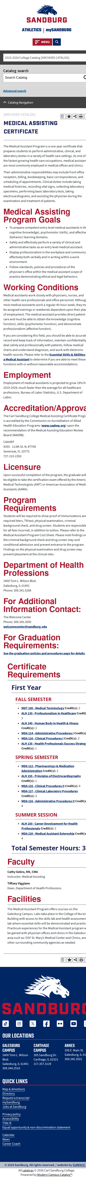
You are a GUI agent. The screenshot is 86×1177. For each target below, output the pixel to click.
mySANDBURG (58, 30)
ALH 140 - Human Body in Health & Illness (49, 723)
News (6, 1139)
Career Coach (11, 1144)
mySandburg (11, 1102)
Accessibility (10, 1118)
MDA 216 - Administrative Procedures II (48, 801)
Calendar (8, 1135)
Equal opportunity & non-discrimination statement (36, 1127)
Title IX (6, 1123)
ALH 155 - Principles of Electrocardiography (51, 776)
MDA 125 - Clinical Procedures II (42, 786)
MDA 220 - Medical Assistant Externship (47, 833)
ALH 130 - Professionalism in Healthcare (48, 713)
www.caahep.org (53, 425)
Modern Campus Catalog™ (54, 1175)
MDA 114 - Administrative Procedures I (47, 733)
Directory (8, 1093)
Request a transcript (15, 1098)
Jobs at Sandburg (14, 1107)
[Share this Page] (75, 116)
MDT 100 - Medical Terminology (42, 708)
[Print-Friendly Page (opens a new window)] (81, 116)
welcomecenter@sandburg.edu (25, 627)
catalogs (28, 1170)
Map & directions (13, 1089)
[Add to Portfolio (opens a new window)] (69, 116)
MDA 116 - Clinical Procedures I (42, 738)
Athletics (31, 30)
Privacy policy (11, 1114)
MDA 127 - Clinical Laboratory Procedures (49, 791)
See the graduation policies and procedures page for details (44, 653)
